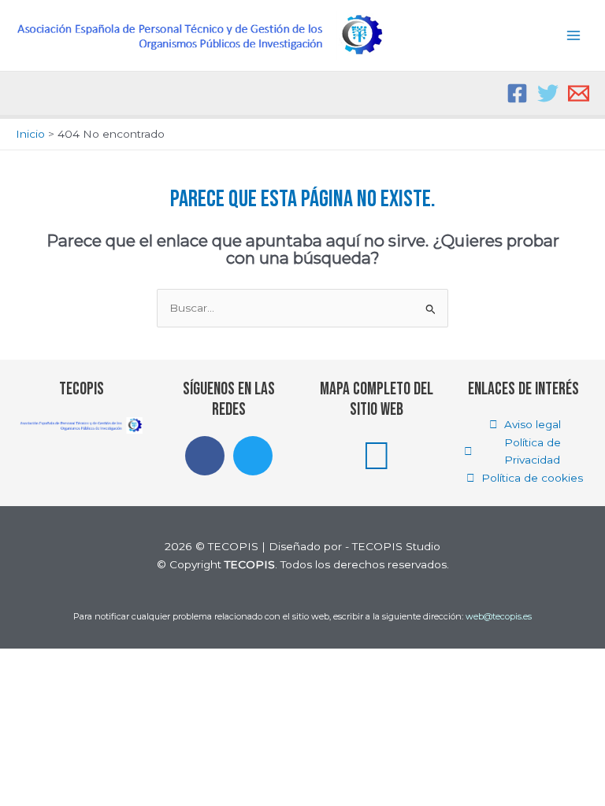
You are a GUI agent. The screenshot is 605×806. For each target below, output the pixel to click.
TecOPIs (81, 389)
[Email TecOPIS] (578, 93)
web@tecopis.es (499, 616)
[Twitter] (548, 93)
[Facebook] (517, 93)
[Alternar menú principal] (574, 36)
